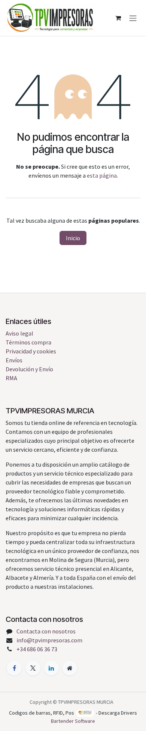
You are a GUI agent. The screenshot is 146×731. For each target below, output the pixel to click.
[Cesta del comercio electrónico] (117, 17)
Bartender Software (73, 721)
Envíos (14, 360)
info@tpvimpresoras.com (49, 640)
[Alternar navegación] (132, 18)
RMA (11, 378)
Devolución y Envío (29, 369)
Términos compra (28, 342)
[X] (32, 668)
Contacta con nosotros (46, 631)
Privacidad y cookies (31, 351)
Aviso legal (19, 333)
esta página (102, 175)
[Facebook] (14, 668)
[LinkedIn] (51, 668)
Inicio (73, 238)
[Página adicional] (69, 668)
